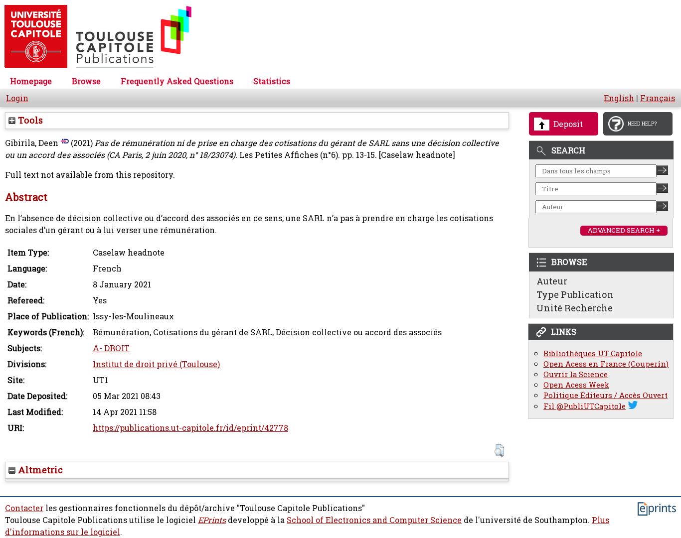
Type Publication (575, 294)
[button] (499, 450)
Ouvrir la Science (575, 374)
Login (17, 98)
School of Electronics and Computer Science (374, 520)
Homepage (31, 81)
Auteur (551, 281)
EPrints (212, 520)
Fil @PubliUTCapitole (584, 406)
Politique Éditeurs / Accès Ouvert (605, 395)
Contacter (24, 508)
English (619, 98)
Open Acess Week (576, 385)
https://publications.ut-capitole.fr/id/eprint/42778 (190, 427)
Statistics (271, 81)
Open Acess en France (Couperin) (606, 364)
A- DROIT (111, 348)
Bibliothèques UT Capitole (592, 353)
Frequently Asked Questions (177, 81)
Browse (86, 81)
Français (657, 98)
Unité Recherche (574, 308)
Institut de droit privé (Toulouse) (156, 364)
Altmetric (39, 470)
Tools (29, 120)
